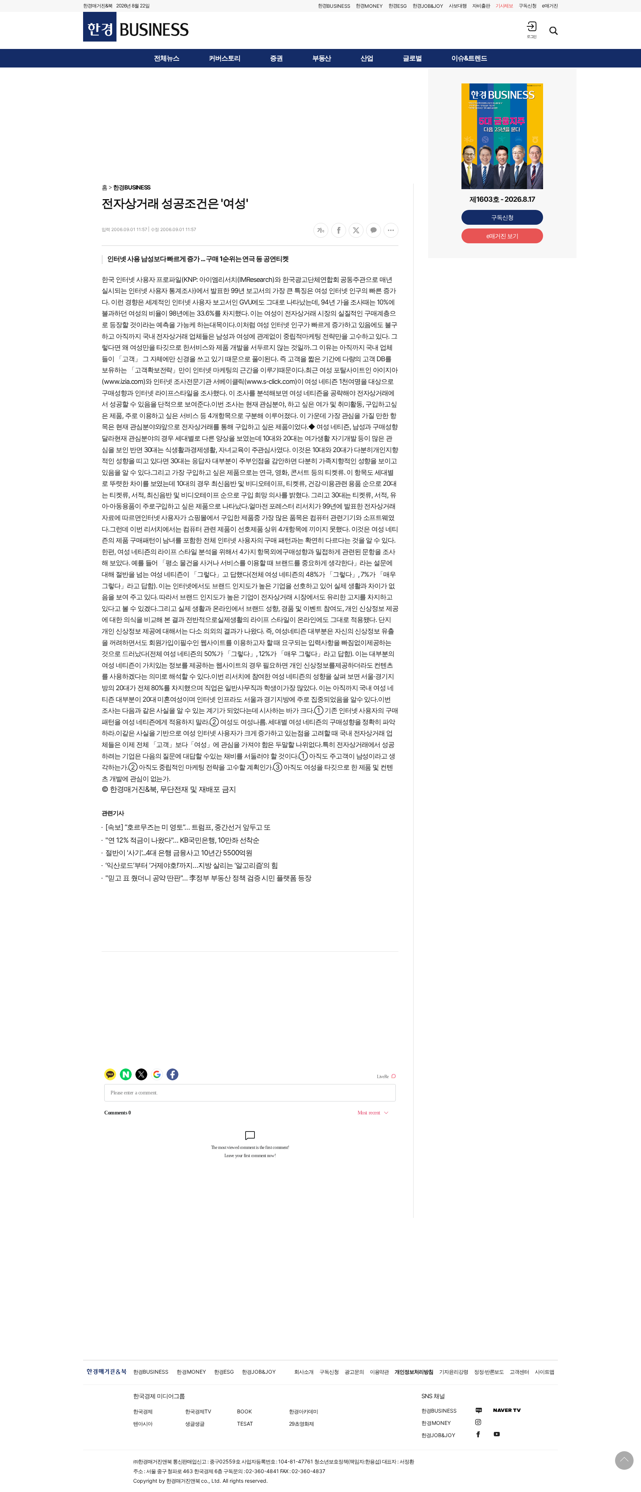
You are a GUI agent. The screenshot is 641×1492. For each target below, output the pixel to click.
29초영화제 (301, 1423)
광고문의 (354, 1372)
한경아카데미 (303, 1411)
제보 (504, 6)
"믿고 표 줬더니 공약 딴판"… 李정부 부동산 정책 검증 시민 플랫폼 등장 (208, 878)
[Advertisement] (320, 125)
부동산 (321, 58)
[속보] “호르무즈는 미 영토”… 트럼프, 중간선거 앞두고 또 (187, 827)
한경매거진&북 (97, 6)
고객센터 (519, 1372)
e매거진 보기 (502, 236)
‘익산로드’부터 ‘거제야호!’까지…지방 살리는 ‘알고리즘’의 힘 (191, 865)
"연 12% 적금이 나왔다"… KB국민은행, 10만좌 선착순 (182, 840)
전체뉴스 (166, 58)
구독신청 (527, 6)
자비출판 (481, 6)
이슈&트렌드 (469, 58)
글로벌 (412, 58)
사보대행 (458, 6)
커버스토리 (224, 58)
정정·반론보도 (489, 1372)
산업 (367, 58)
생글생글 (194, 1423)
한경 (334, 6)
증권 (276, 58)
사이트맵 (544, 1372)
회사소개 (303, 1372)
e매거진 (550, 6)
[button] (531, 29)
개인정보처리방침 (414, 1372)
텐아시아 (142, 1423)
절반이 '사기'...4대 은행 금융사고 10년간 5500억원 (178, 853)
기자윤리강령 (453, 1372)
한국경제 (142, 1411)
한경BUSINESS (132, 187)
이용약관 (379, 1372)
